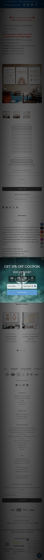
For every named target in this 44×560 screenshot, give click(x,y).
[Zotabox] (42, 301)
